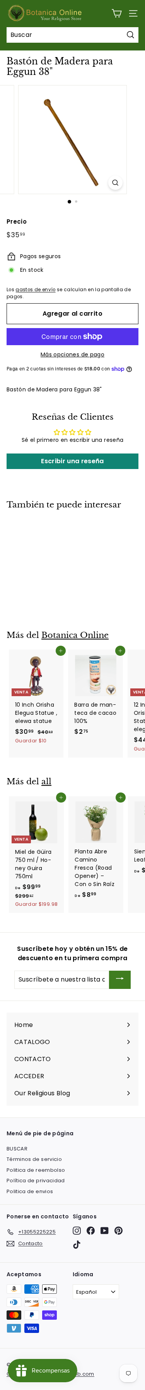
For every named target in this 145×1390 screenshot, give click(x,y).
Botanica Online (75, 635)
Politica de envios (30, 1191)
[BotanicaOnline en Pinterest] (118, 1231)
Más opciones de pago (72, 354)
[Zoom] (115, 182)
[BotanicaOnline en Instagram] (77, 1231)
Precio (17, 221)
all (46, 782)
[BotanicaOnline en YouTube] (105, 1231)
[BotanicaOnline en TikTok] (77, 1245)
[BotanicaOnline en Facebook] (91, 1231)
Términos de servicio (34, 1159)
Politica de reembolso (36, 1170)
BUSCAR (17, 1148)
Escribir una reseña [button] (72, 461)
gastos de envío (35, 290)
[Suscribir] (120, 980)
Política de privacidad (36, 1180)
